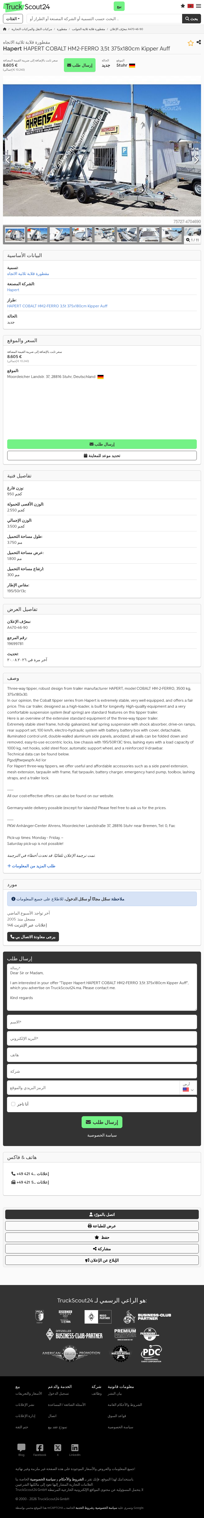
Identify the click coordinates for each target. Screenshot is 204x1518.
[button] (198, 6)
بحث (193, 18)
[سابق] (8, 160)
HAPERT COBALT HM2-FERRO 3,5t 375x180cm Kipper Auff (57, 305)
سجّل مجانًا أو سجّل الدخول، (87, 898)
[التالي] (196, 160)
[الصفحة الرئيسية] (4, 29)
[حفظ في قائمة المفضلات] (190, 43)
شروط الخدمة (84, 1508)
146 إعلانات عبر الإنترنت (27, 924)
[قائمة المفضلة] (183, 6)
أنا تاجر (22, 1104)
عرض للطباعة (104, 1225)
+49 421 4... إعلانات (32, 1173)
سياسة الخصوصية (102, 1135)
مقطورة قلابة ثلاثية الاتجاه (28, 273)
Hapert (13, 289)
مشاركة (104, 1248)
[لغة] (191, 6)
